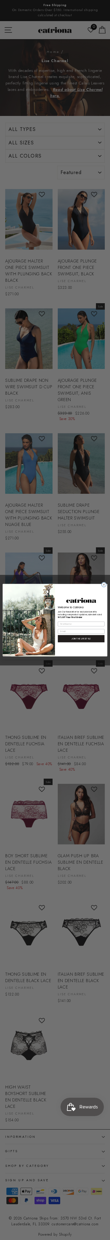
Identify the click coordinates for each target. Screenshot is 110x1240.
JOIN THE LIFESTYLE (81, 638)
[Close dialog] (103, 584)
